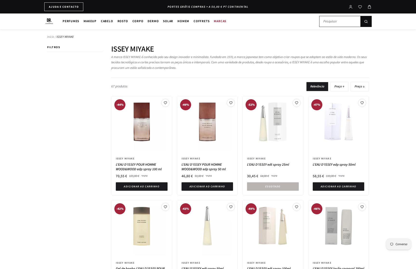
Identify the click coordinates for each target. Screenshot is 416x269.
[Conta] (350, 7)
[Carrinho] (369, 7)
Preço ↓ (360, 86)
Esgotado (272, 186)
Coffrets (201, 21)
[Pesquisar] (365, 21)
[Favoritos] (360, 7)
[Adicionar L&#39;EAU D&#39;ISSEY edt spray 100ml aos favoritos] (296, 207)
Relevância (317, 86)
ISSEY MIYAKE (125, 158)
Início (50, 37)
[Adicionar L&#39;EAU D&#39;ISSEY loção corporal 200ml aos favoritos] (362, 207)
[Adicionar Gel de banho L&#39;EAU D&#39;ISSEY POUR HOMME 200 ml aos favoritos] (165, 207)
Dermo (153, 21)
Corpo (137, 21)
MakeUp (90, 21)
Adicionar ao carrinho (141, 186)
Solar (168, 21)
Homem (183, 21)
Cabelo (107, 21)
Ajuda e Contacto (64, 6)
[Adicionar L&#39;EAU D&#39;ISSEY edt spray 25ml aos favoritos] (296, 103)
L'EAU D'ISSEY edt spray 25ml (268, 164)
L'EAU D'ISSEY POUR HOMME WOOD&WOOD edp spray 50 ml (204, 167)
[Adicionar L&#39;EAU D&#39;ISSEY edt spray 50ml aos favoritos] (231, 207)
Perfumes (71, 21)
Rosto (122, 21)
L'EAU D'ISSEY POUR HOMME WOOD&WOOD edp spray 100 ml (139, 167)
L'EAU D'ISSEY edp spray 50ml (334, 164)
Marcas (220, 21)
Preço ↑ (339, 86)
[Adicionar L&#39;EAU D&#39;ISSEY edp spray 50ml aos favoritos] (362, 103)
